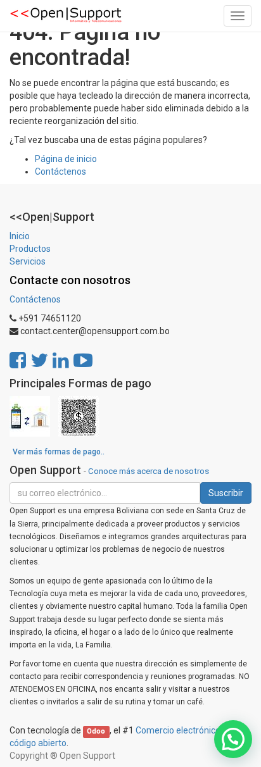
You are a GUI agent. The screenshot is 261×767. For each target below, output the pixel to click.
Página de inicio (66, 159)
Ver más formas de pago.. (59, 451)
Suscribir (225, 493)
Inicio (20, 236)
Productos (30, 249)
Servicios (28, 261)
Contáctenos (60, 171)
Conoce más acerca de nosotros (148, 471)
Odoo (96, 731)
